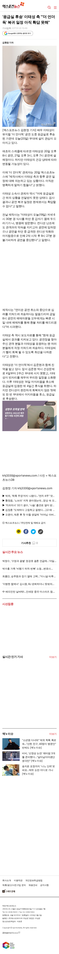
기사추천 (29, 542)
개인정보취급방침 (33, 880)
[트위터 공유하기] (33, 531)
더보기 (53, 656)
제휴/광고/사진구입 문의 (14, 885)
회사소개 (6, 880)
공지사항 (44, 885)
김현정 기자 (8, 42)
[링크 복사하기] (40, 531)
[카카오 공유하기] (19, 531)
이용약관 (18, 880)
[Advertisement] (26, 704)
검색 (49, 7)
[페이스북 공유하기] (26, 531)
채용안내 (33, 885)
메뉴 (55, 7)
